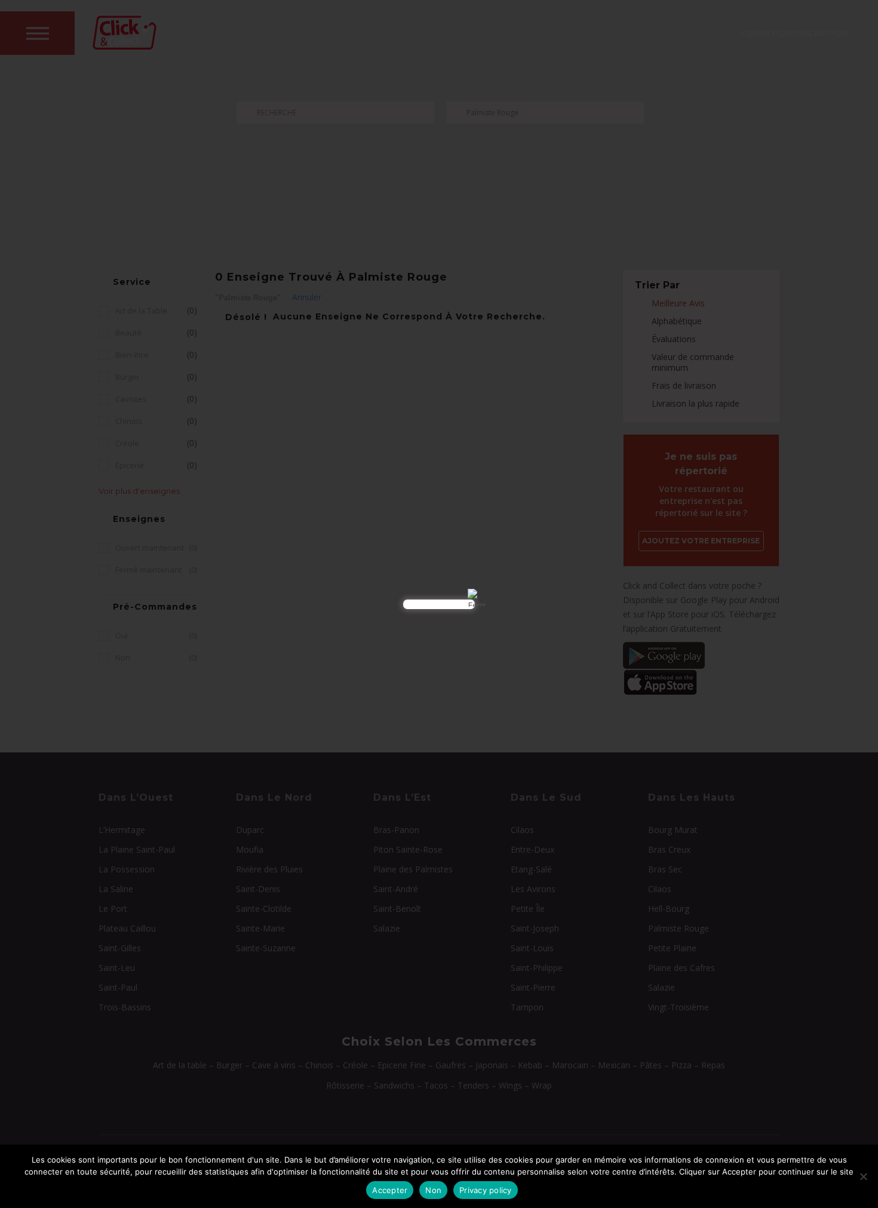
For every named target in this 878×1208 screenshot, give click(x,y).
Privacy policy (485, 1190)
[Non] (863, 1176)
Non (433, 1190)
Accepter (389, 1190)
